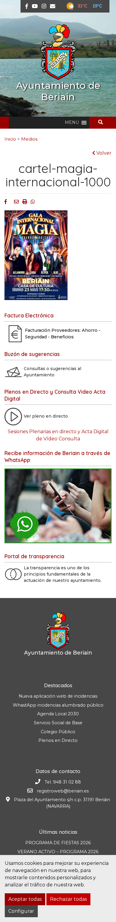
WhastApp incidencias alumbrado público (58, 705)
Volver (103, 153)
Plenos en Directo (58, 740)
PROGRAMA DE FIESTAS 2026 (58, 842)
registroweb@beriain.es (63, 791)
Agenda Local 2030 (58, 713)
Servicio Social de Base (58, 722)
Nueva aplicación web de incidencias (58, 696)
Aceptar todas (25, 899)
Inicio (10, 139)
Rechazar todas (68, 899)
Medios (29, 139)
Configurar (21, 911)
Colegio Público (58, 731)
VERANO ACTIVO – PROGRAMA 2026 (58, 851)
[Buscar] (102, 122)
